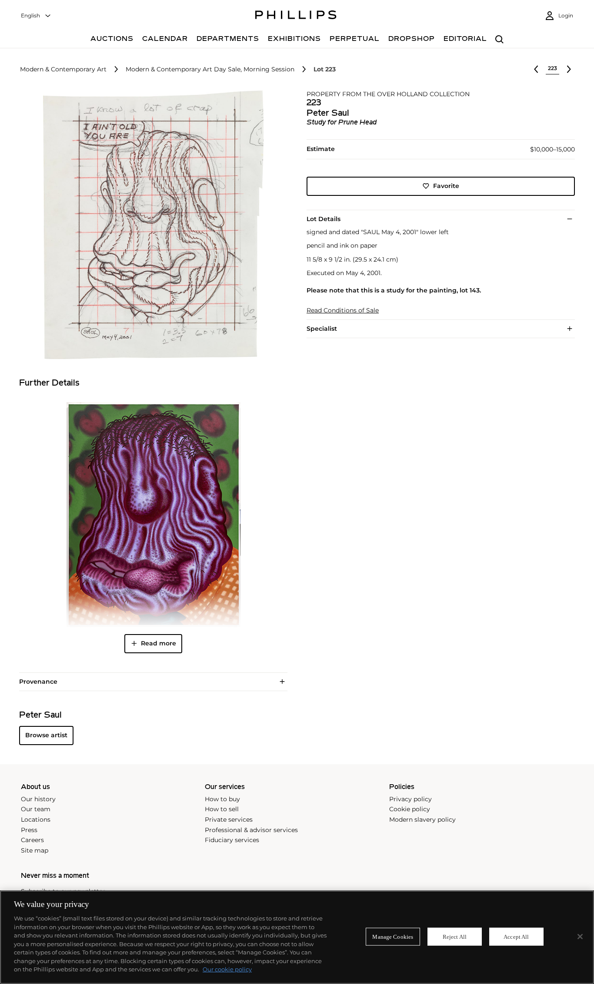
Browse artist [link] (46, 735)
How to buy (222, 799)
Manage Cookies (392, 936)
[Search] (499, 40)
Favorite (446, 186)
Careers (32, 840)
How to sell (222, 809)
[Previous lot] (536, 69)
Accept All (516, 936)
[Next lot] (569, 69)
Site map (34, 850)
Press (29, 830)
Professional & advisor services (251, 830)
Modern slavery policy (422, 819)
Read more (158, 643)
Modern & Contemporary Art (63, 69)
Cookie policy (409, 809)
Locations (35, 819)
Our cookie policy (227, 969)
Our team (35, 809)
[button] (150, 225)
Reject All (455, 936)
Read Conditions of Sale (343, 310)
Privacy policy (410, 799)
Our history (38, 799)
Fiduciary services (232, 840)
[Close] (580, 936)
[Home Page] (296, 16)
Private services (229, 819)
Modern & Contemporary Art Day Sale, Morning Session (210, 69)
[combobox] (36, 16)
